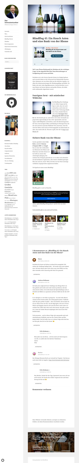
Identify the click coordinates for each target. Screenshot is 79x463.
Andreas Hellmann (43, 280)
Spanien (9, 204)
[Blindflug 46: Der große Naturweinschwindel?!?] (50, 218)
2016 (13, 177)
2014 (8, 177)
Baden (7, 179)
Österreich (7, 209)
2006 (14, 173)
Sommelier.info (8, 51)
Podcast (13, 198)
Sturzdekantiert (8, 158)
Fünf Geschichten (9, 36)
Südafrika (13, 204)
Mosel (10, 195)
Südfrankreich (8, 206)
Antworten (36, 274)
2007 (6, 175)
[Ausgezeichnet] (11, 80)
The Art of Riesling (9, 161)
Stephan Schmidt (9, 234)
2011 (14, 175)
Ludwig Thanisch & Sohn (10, 193)
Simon (40, 259)
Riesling (6, 204)
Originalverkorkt (9, 151)
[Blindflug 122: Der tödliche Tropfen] (62, 218)
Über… (6, 34)
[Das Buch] (11, 125)
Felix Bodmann (8, 218)
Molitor (6, 195)
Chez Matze (7, 146)
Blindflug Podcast (9, 39)
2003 (5, 173)
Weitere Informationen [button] (51, 201)
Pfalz (7, 198)
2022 (16, 177)
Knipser (12, 189)
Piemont (10, 198)
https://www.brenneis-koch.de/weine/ (59, 360)
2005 (11, 173)
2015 (10, 177)
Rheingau (14, 200)
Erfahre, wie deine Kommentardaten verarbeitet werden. (49, 422)
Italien (9, 189)
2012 (17, 175)
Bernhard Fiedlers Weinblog (11, 143)
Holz (6, 189)
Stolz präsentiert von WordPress (40, 460)
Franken (7, 182)
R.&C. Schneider (7, 200)
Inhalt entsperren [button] (51, 198)
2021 (14, 177)
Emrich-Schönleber (13, 180)
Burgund (16, 179)
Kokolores (8, 191)
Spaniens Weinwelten (10, 156)
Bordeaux (11, 179)
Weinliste (7, 41)
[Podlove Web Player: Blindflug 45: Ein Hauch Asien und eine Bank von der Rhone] (51, 56)
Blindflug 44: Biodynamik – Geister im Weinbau (37, 225)
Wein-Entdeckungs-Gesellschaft (11, 207)
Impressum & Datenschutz (11, 46)
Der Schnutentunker (11, 21)
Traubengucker (8, 163)
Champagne (7, 180)
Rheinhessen (9, 203)
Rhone (14, 202)
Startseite (7, 31)
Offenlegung (7, 49)
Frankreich (12, 182)
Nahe (15, 195)
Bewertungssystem (9, 44)
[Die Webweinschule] (11, 102)
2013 (6, 177)
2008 (9, 175)
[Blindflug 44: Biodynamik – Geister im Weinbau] (38, 218)
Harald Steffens (8, 148)
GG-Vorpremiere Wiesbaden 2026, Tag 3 (11, 235)
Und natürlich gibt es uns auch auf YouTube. (45, 210)
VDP (12, 206)
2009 (12, 175)
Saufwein (7, 153)
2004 (8, 173)
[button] (2, 460)
